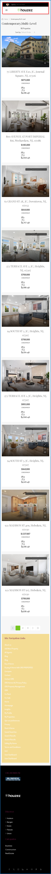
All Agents (8, 652)
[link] (25, 51)
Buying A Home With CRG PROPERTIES (19, 667)
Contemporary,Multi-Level (39, 39)
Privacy (7, 724)
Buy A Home (9, 664)
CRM (6, 690)
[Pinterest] (36, 869)
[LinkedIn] (23, 869)
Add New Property (11, 648)
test (6, 751)
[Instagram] (18, 869)
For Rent (8, 694)
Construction (10, 849)
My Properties (10, 717)
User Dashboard (11, 754)
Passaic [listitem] (10, 830)
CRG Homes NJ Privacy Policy (15, 683)
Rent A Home (9, 728)
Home (6, 19)
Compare (8, 671)
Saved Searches (11, 732)
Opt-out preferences (12, 720)
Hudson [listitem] (10, 818)
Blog (6, 656)
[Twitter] (14, 869)
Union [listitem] (9, 833)
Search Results (10, 736)
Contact (7, 675)
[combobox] (28, 32)
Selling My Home (11, 743)
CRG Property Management (15, 686)
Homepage (9, 705)
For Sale (28, 39)
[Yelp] (41, 869)
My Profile (8, 713)
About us (8, 645)
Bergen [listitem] (10, 822)
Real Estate (9, 853)
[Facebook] (9, 869)
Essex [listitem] (9, 826)
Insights (7, 709)
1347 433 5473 (20, 5)
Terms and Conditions (13, 747)
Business (8, 846)
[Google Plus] (27, 869)
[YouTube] (32, 869)
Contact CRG (9, 679)
